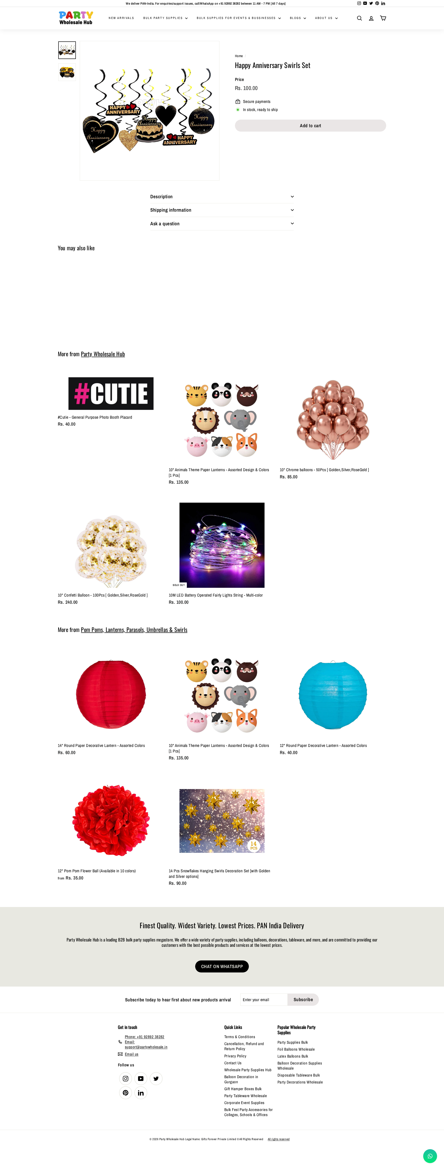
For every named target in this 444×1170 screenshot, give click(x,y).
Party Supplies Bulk (293, 1042)
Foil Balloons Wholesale (296, 1049)
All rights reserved (279, 1139)
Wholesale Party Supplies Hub (248, 1069)
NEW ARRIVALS (121, 18)
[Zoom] (149, 110)
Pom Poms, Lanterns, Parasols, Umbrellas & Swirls (134, 629)
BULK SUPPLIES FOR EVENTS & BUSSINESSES (237, 18)
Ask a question (164, 223)
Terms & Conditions (239, 1036)
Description (161, 196)
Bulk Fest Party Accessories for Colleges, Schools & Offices (248, 1112)
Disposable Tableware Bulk (299, 1075)
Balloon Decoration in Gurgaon (241, 1079)
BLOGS (296, 18)
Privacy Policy (235, 1056)
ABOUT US (324, 18)
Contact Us (233, 1062)
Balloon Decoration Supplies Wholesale (300, 1065)
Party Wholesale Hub (103, 354)
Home (239, 55)
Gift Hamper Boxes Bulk (243, 1088)
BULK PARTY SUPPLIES (163, 18)
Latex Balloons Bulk (293, 1056)
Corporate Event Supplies (244, 1102)
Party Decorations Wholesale (300, 1082)
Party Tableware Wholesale (245, 1095)
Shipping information (170, 210)
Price (239, 79)
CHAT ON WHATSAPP (222, 966)
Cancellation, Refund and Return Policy (244, 1046)
